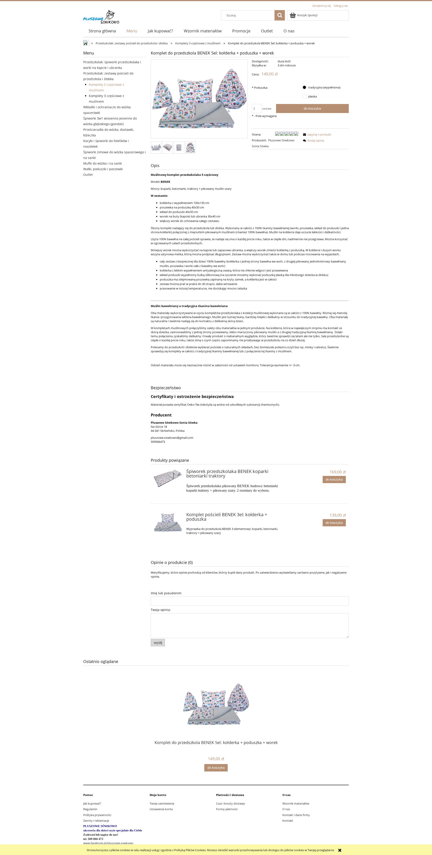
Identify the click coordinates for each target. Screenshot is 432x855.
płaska (312, 96)
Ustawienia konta (161, 809)
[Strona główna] (101, 16)
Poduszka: (260, 88)
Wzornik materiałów (295, 803)
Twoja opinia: (161, 610)
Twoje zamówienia (162, 803)
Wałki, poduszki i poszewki (103, 169)
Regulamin (90, 809)
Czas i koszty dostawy (230, 803)
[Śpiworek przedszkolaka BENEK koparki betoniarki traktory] (168, 478)
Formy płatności (227, 809)
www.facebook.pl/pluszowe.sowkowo (108, 843)
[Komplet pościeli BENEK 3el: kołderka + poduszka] (168, 522)
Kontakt (287, 821)
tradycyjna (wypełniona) (324, 87)
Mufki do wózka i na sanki (102, 163)
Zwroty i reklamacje (96, 821)
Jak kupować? (92, 803)
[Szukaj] (279, 15)
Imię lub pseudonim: (166, 593)
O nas (286, 809)
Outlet (88, 174)
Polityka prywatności (97, 815)
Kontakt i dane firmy (296, 815)
